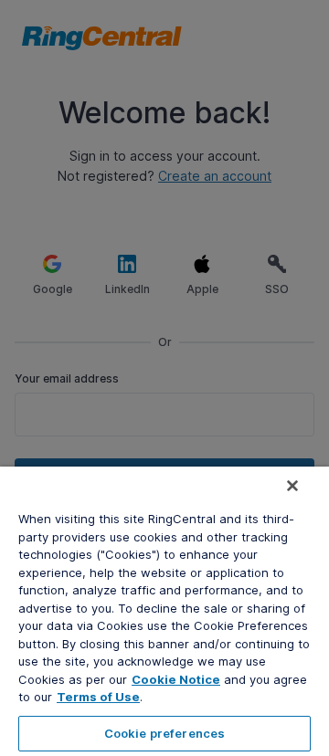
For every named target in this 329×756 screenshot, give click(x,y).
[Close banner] (292, 485)
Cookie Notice (176, 679)
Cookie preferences (164, 733)
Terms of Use (98, 696)
